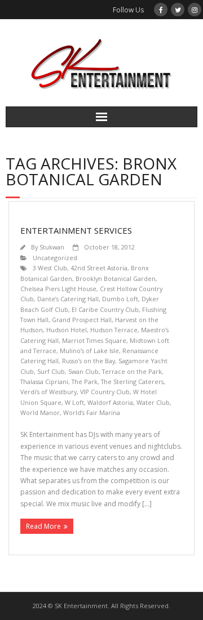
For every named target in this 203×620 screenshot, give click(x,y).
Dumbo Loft (120, 299)
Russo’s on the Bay (88, 360)
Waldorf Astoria (110, 402)
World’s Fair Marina (91, 412)
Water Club (153, 402)
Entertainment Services (76, 230)
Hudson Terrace (114, 329)
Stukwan (51, 247)
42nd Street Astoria (98, 268)
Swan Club (83, 371)
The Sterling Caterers (132, 381)
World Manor (40, 412)
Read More (43, 526)
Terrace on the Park (132, 371)
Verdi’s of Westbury (48, 391)
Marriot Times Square (94, 340)
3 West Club (50, 268)
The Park (85, 381)
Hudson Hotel (66, 329)
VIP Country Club (105, 391)
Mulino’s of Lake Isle (89, 350)
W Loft (74, 402)
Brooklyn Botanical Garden (116, 278)
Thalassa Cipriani (44, 381)
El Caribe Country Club (105, 309)
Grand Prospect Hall (82, 319)
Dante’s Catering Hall (68, 299)
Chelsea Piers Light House (58, 288)
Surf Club (51, 371)
